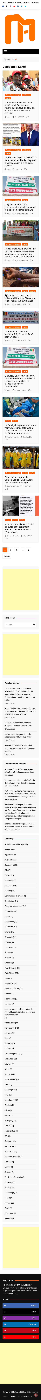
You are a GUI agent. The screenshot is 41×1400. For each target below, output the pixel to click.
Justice (7, 1043)
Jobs (6, 1038)
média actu (26, 95)
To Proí (7, 1203)
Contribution (9, 901)
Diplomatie (9, 927)
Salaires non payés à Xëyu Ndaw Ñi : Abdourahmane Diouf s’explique (19, 772)
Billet (7, 870)
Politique (8, 1121)
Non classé (9, 1100)
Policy (13, 1396)
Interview (8, 1033)
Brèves (7, 875)
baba (8, 117)
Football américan (12, 989)
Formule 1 (9, 994)
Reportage (9, 1146)
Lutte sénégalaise (11, 1054)
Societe (32, 291)
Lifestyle (8, 1049)
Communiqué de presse (14, 896)
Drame (7, 932)
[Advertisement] (20, 589)
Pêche (7, 1110)
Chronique (9, 886)
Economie (9, 937)
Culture (7, 916)
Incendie (8, 1004)
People (7, 1115)
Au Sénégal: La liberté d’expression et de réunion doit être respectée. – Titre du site (20, 794)
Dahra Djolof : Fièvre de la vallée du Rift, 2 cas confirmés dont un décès (19, 334)
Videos (7, 1218)
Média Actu (13, 1293)
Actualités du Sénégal (13, 95)
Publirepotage (10, 1131)
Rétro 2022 (9, 1152)
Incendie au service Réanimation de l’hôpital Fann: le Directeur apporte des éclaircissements (20, 1012)
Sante (8, 421)
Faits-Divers (9, 973)
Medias (7, 1064)
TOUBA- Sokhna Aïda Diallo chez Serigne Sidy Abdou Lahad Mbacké (19, 724)
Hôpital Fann (10, 999)
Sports (7, 1188)
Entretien (8, 963)
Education (9, 947)
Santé (8, 98)
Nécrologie (9, 1090)
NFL (6, 1095)
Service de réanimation (14, 1177)
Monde (7, 1074)
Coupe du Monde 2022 (14, 906)
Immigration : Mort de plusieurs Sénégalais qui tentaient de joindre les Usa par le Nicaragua (19, 816)
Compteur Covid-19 (22, 3)
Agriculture (9, 855)
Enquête (8, 958)
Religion (8, 1141)
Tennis (7, 1198)
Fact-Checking (10, 968)
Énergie (8, 953)
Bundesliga (9, 880)
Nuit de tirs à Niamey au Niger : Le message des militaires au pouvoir (18, 735)
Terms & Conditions (25, 1396)
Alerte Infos (9, 860)
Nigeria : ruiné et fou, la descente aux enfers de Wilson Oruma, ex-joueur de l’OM (20, 783)
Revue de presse (11, 1157)
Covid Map (35, 3)
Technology (9, 1193)
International (9, 1028)
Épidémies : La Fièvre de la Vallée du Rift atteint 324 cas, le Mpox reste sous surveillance (20, 298)
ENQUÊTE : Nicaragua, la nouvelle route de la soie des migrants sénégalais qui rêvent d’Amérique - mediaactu (20, 807)
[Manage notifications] (36, 1395)
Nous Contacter (8, 3)
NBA (6, 1085)
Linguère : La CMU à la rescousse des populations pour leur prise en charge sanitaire (20, 207)
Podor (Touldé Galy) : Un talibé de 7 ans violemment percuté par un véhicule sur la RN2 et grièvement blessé (20, 711)
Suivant (7, 556)
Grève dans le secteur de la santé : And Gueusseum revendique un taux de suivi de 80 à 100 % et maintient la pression (19, 107)
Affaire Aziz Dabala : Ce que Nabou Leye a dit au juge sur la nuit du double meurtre (20, 748)
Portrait (7, 1126)
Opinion (8, 1105)
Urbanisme (9, 1213)
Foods (8, 520)
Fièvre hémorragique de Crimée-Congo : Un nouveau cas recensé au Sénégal (19, 480)
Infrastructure (10, 1023)
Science (8, 1172)
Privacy (5, 1396)
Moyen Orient (10, 1079)
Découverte (9, 922)
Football (8, 983)
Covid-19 (8, 911)
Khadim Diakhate (13, 437)
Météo (7, 1069)
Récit (7, 1136)
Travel (7, 1208)
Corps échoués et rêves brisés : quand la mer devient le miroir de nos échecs (19, 826)
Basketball (9, 865)
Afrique (7, 850)
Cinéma (8, 891)
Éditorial (8, 942)
